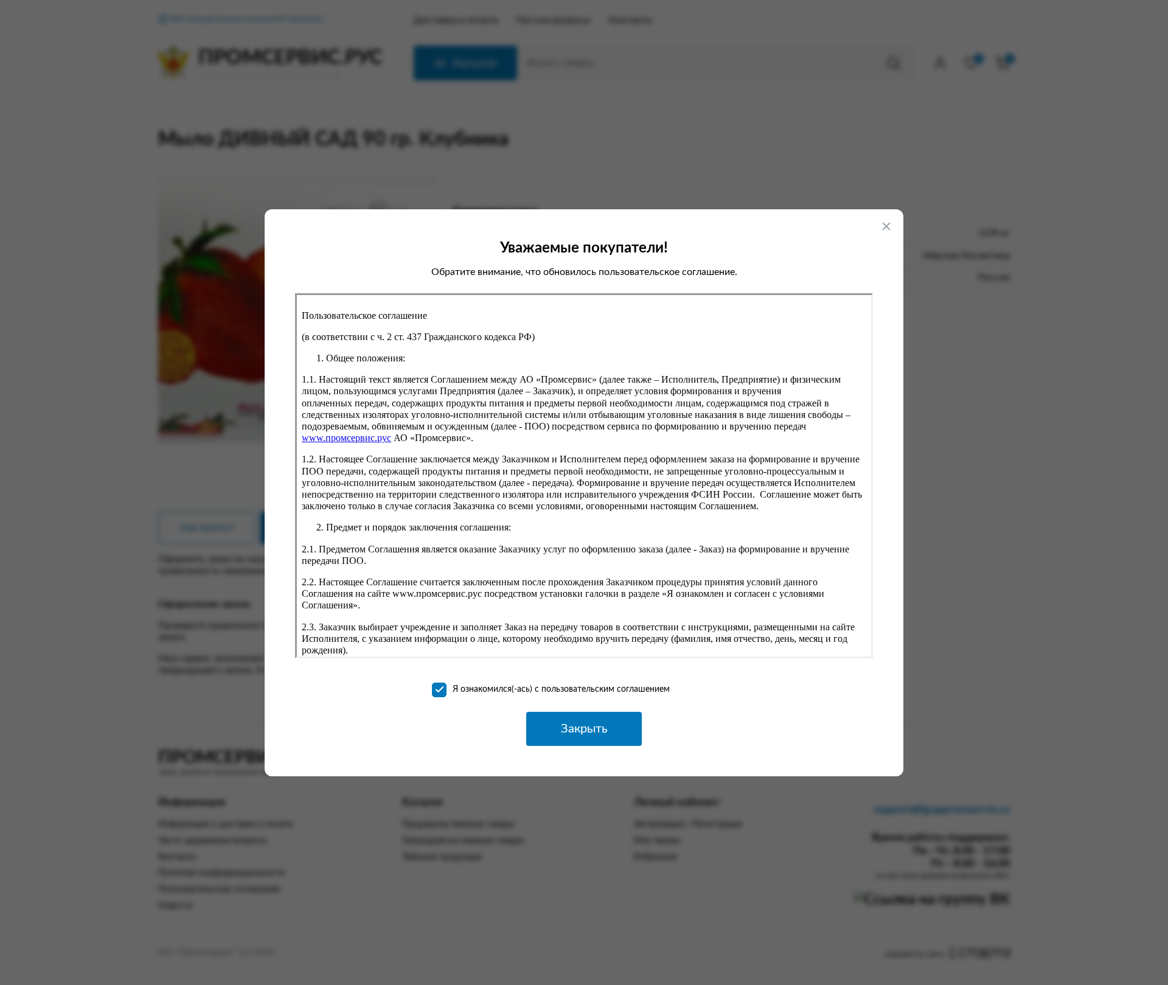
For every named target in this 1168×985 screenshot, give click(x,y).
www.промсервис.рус (346, 438)
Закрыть (584, 729)
